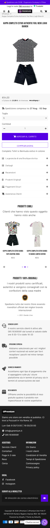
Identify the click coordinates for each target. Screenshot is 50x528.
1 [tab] (22, 267)
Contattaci (7, 451)
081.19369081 (11, 435)
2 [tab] (25, 267)
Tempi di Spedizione (36, 459)
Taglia (5, 113)
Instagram (10, 484)
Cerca (5, 463)
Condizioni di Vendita (36, 455)
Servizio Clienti (9, 447)
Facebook (10, 479)
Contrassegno (33, 463)
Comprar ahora (25, 146)
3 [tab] (27, 267)
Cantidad (6, 124)
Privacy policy (32, 467)
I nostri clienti (32, 451)
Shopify (22, 517)
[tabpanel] (13, 239)
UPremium (23, 511)
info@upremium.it (13, 431)
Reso (4, 459)
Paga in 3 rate (9, 455)
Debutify (37, 517)
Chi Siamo (31, 447)
